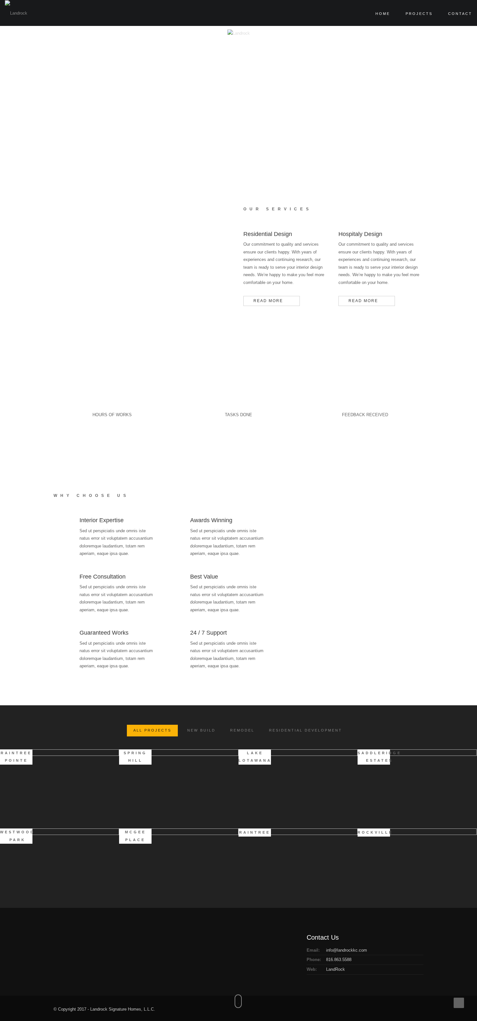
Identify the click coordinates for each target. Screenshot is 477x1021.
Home (382, 14)
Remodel (242, 730)
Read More (268, 301)
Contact (460, 14)
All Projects (152, 730)
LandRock (335, 969)
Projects (419, 14)
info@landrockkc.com (346, 950)
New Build (201, 730)
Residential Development (305, 730)
